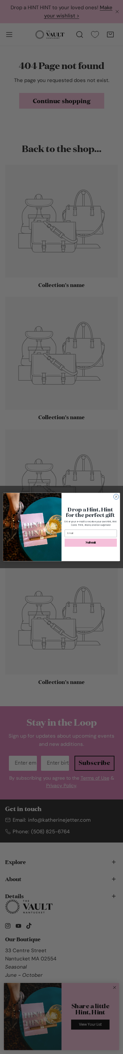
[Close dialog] (116, 496)
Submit (90, 542)
